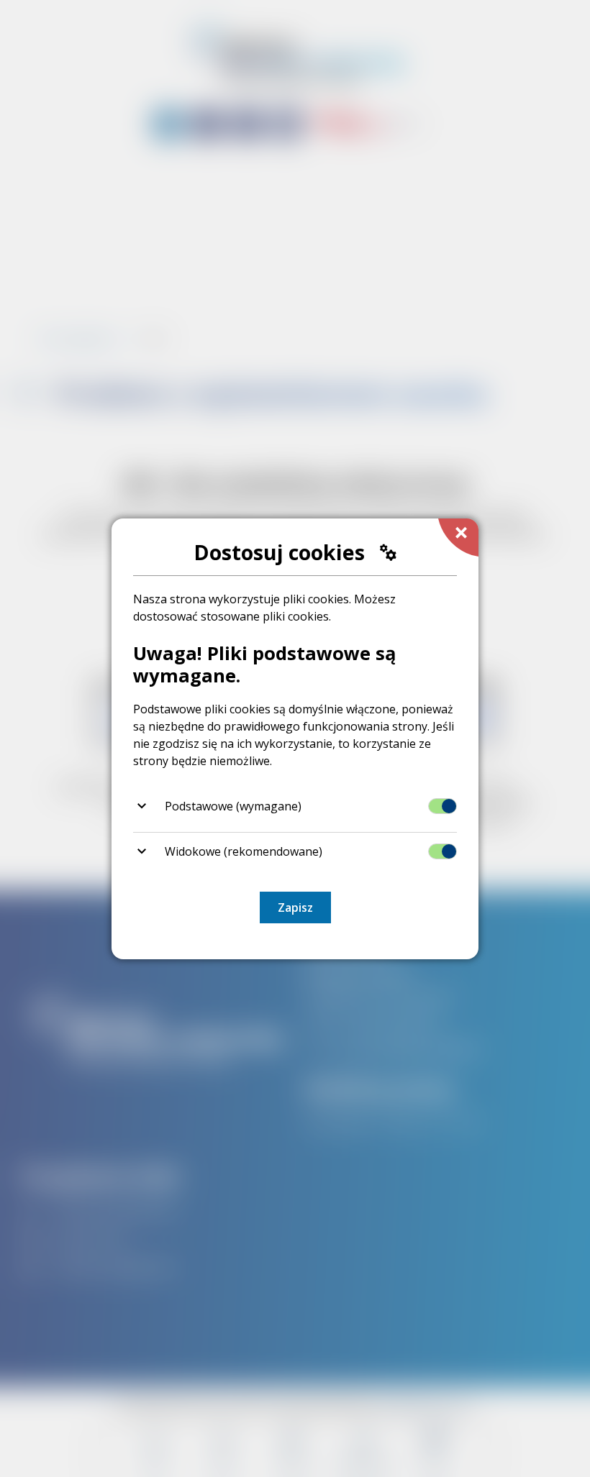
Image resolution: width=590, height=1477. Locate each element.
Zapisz (295, 907)
